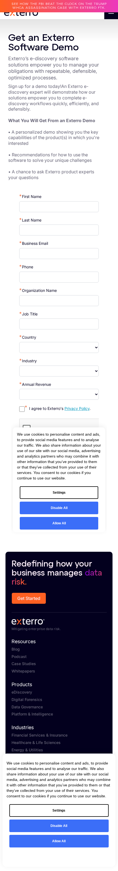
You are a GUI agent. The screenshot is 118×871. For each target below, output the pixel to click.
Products (22, 684)
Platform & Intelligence (32, 714)
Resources (24, 641)
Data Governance (27, 707)
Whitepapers (23, 671)
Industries (23, 727)
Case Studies (24, 664)
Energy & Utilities (27, 750)
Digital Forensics (27, 699)
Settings (58, 810)
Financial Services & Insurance (40, 735)
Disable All (58, 826)
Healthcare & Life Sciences (36, 742)
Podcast (19, 656)
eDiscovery (22, 692)
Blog (16, 649)
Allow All (59, 841)
